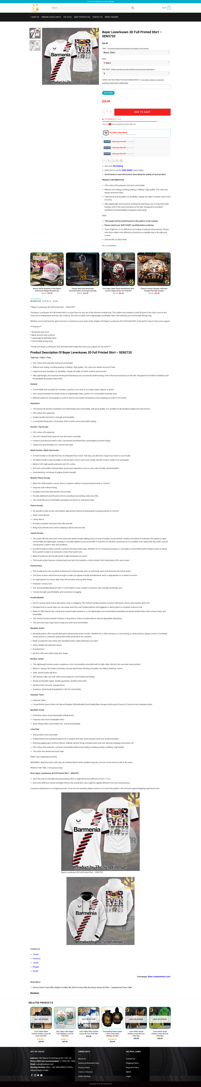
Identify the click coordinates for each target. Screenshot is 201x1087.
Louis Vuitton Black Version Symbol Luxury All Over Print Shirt (41, 1033)
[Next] (95, 56)
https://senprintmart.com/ (159, 976)
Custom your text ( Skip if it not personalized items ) (121, 80)
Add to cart (142, 112)
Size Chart (106, 69)
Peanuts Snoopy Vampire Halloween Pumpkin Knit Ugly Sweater (154, 290)
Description (35, 301)
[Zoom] (45, 82)
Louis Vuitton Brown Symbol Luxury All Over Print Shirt (136, 1033)
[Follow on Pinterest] (41, 1075)
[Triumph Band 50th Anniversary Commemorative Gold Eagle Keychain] (82, 269)
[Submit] (133, 8)
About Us (82, 1058)
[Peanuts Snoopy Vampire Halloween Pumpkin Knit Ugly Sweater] (154, 269)
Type (104, 48)
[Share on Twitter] (108, 161)
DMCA (128, 1072)
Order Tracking (111, 17)
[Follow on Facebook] (32, 1075)
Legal (128, 1076)
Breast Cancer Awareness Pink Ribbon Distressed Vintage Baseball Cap (47, 290)
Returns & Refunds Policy (88, 1063)
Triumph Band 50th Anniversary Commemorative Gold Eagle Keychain (82, 290)
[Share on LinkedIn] (121, 161)
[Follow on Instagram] (35, 1075)
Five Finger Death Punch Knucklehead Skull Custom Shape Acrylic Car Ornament (118, 290)
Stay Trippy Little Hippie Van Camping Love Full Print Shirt (64, 1033)
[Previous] (46, 56)
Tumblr (36, 962)
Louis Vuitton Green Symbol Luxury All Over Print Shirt (159, 1033)
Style (104, 59)
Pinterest (36, 958)
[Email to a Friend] (113, 161)
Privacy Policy (84, 1067)
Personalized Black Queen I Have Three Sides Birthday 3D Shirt (112, 1033)
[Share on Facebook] (104, 161)
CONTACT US (97, 17)
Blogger (36, 967)
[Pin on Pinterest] (117, 161)
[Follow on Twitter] (38, 1075)
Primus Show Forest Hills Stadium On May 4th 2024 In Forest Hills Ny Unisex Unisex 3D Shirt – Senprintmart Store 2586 (82, 987)
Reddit (35, 971)
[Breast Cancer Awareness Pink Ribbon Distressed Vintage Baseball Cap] (47, 269)
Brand (55, 301)
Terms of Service (85, 1072)
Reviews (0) (47, 301)
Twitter (36, 954)
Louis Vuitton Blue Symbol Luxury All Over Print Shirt (88, 1032)
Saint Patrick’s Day (82, 17)
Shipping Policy (132, 1063)
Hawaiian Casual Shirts (51, 17)
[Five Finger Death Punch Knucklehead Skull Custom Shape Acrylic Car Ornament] (118, 269)
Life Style (67, 17)
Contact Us (130, 1058)
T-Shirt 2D (34, 17)
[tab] (35, 301)
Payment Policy (132, 1067)
